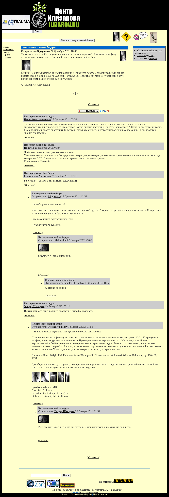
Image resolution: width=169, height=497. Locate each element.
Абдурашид (43, 51)
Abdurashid (60, 240)
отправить (8, 49)
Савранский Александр (37, 176)
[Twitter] (101, 111)
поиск (6, 52)
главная (7, 57)
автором (153, 58)
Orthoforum (84, 492)
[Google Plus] (108, 111)
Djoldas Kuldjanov (58, 326)
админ (6, 54)
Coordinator (93, 492)
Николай (29, 147)
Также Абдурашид (145, 55)
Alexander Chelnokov (72, 283)
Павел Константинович (37, 119)
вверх (6, 47)
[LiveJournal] (104, 111)
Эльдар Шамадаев (34, 306)
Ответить (93, 104)
